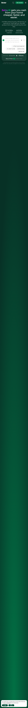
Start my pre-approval (19, 46)
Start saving (21, 48)
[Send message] (24, 40)
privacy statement (6, 702)
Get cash (22, 51)
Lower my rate (11, 48)
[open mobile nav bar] (26, 3)
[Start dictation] (21, 40)
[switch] (14, 58)
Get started (20, 2)
